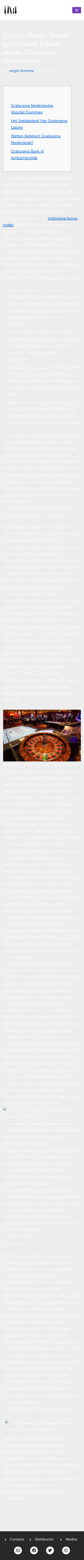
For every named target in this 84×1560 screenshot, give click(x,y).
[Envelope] (18, 1550)
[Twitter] (50, 1550)
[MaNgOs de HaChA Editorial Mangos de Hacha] (10, 10)
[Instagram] (66, 1550)
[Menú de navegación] (76, 10)
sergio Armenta (21, 71)
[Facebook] (34, 1550)
